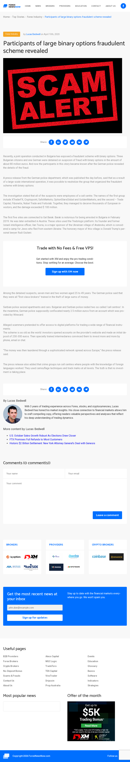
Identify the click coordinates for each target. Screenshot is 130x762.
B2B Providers (10, 656)
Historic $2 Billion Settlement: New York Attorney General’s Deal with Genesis (52, 443)
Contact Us (8, 680)
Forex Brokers (10, 661)
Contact (96, 6)
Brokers (50, 6)
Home (28, 6)
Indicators (93, 680)
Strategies (93, 685)
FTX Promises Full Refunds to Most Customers (36, 439)
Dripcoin (50, 680)
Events (91, 656)
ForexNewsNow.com (39, 756)
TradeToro (51, 666)
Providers (64, 6)
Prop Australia (53, 685)
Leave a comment (107, 515)
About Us (111, 6)
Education (81, 6)
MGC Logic (51, 661)
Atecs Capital (52, 656)
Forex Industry (12, 34)
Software (92, 676)
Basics (91, 671)
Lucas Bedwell (33, 34)
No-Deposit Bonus (12, 671)
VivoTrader (51, 676)
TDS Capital (51, 671)
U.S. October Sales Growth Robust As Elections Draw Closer (43, 435)
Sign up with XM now (65, 271)
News (38, 6)
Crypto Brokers (11, 666)
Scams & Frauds (11, 676)
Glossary (92, 666)
